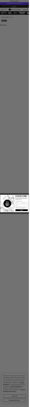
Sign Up (21, 210)
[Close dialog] (27, 195)
